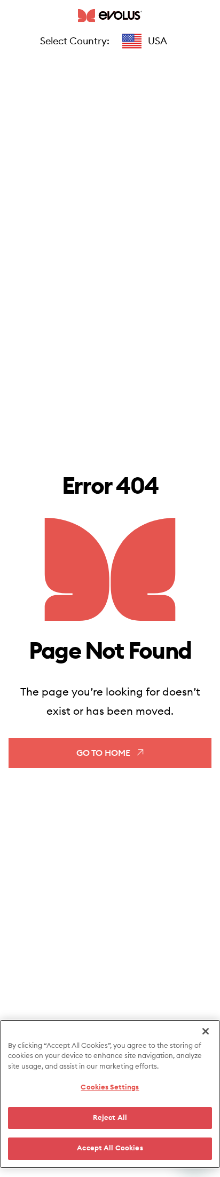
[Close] (205, 1031)
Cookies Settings (110, 1087)
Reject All (110, 1118)
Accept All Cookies (110, 1148)
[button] (144, 41)
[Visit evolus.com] (110, 15)
